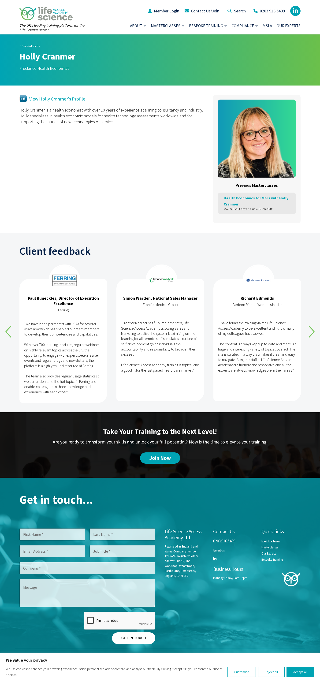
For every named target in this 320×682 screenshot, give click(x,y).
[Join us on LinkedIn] (295, 11)
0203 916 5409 (272, 11)
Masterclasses (269, 547)
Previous (8, 332)
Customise (241, 672)
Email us (219, 550)
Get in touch (133, 638)
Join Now (160, 458)
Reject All (271, 672)
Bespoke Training (272, 560)
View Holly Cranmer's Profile (57, 99)
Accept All (300, 672)
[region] (160, 667)
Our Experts (289, 25)
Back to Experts (30, 46)
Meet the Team (270, 541)
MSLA (267, 25)
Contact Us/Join (204, 11)
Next (312, 332)
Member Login (166, 11)
